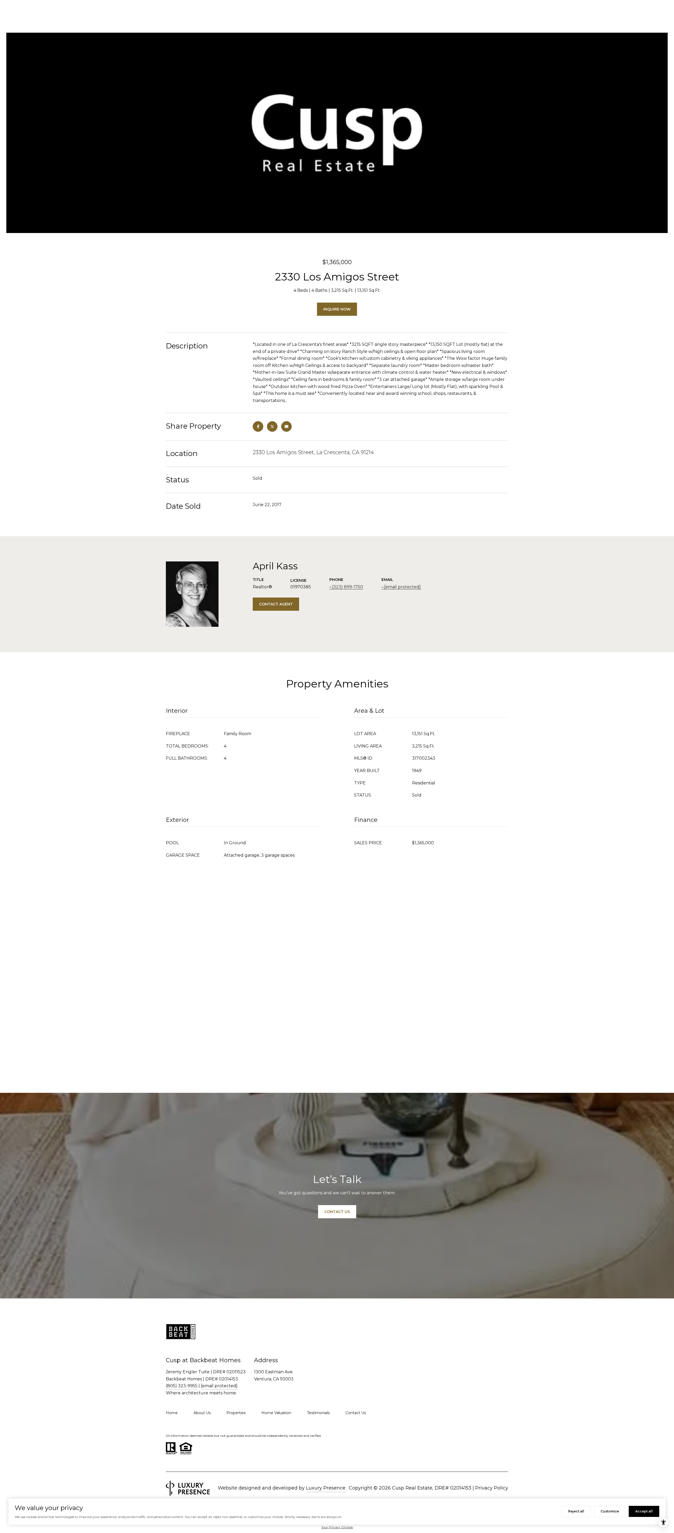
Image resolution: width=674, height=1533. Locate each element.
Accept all (644, 1511)
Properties (236, 1412)
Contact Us (355, 1413)
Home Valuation (276, 1412)
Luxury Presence (325, 1488)
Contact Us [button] (337, 1211)
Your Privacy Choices (337, 1527)
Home (172, 1412)
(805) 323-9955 (181, 1385)
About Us (202, 1412)
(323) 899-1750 (347, 586)
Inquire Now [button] (337, 309)
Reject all (576, 1511)
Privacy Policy (491, 1488)
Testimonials (318, 1412)
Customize (610, 1511)
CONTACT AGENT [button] (276, 604)
